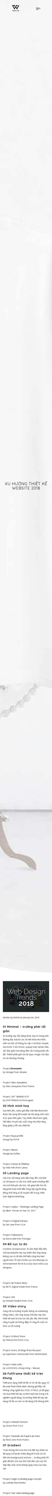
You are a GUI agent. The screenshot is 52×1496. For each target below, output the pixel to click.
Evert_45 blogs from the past (26, 1350)
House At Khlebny (20, 1163)
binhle (16, 1017)
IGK (13, 1297)
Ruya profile (17, 1135)
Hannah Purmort (19, 1421)
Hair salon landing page (22, 1492)
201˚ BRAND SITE (20, 1096)
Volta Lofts (16, 1364)
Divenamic (16, 1068)
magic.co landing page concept (26, 1478)
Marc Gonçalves (19, 1082)
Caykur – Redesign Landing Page (27, 1206)
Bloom (14, 1149)
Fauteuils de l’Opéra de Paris (25, 1436)
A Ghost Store (18, 1336)
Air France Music (19, 1282)
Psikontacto (17, 1234)
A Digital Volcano (19, 1220)
